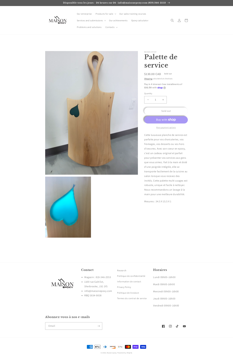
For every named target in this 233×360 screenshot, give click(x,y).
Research (121, 270)
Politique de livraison (128, 292)
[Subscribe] (98, 326)
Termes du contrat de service (132, 298)
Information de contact (129, 281)
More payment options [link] (166, 127)
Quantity (148, 93)
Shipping (148, 78)
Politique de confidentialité (131, 276)
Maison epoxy (112, 353)
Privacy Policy (124, 287)
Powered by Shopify (125, 353)
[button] (105, 13)
